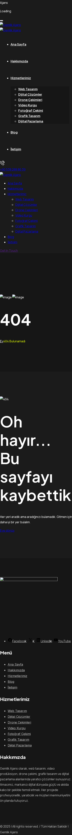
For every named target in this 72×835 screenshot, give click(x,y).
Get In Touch (9, 250)
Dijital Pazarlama (30, 121)
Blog (14, 132)
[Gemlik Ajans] (10, 25)
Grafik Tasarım (29, 116)
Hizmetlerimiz (21, 78)
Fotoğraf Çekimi (30, 110)
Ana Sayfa (18, 44)
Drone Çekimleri (30, 100)
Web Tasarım (28, 89)
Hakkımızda (19, 61)
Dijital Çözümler (30, 94)
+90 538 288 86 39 (13, 169)
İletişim (16, 149)
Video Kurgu (27, 105)
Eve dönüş (7, 530)
